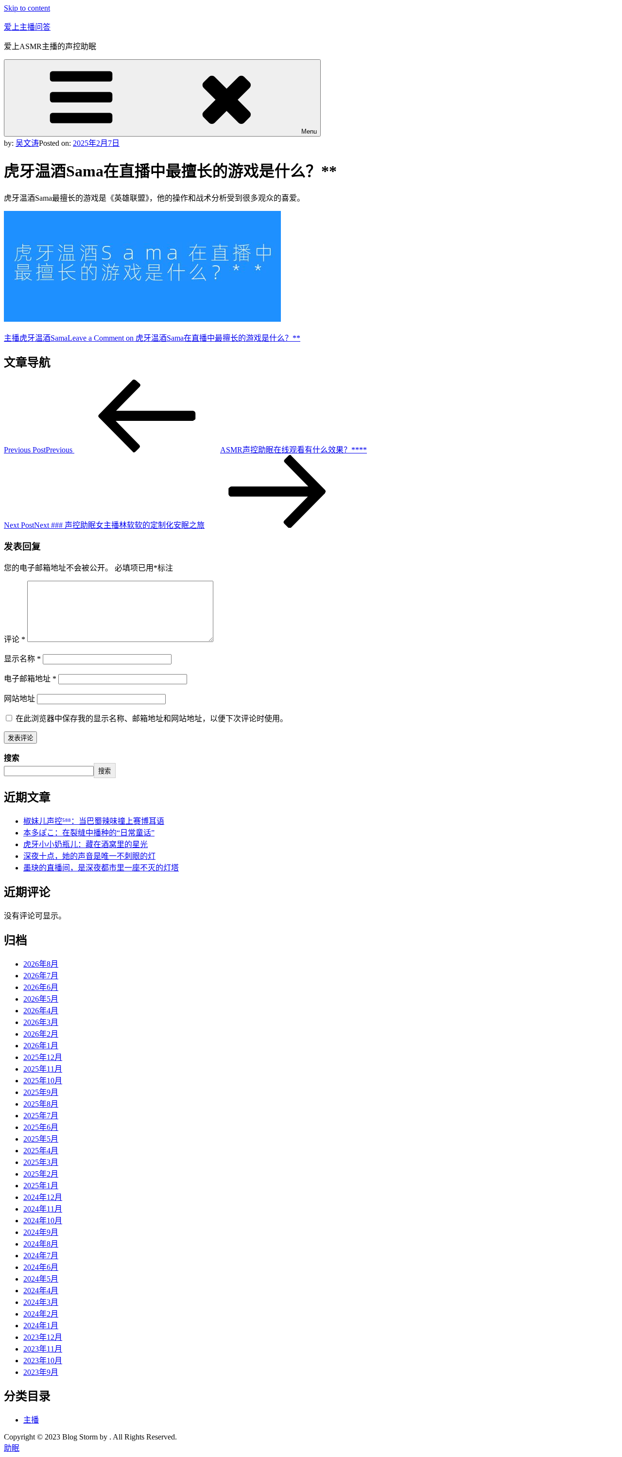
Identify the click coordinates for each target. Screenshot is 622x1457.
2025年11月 (42, 1069)
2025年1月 (40, 1185)
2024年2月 (40, 1314)
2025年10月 (42, 1080)
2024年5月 (40, 1279)
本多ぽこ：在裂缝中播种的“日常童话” (89, 833)
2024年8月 (40, 1244)
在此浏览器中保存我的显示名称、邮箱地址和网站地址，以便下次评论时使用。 (152, 718)
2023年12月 (42, 1337)
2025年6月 (40, 1127)
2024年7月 (40, 1255)
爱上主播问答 (27, 27)
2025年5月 (40, 1139)
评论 (14, 639)
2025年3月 (40, 1162)
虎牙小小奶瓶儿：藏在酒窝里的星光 (85, 844)
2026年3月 (40, 1022)
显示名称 (22, 659)
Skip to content (27, 8)
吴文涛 (27, 143)
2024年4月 (40, 1290)
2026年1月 (40, 1045)
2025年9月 (40, 1092)
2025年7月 (40, 1115)
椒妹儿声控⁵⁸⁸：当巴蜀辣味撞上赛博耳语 (93, 821)
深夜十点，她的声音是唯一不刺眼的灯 (89, 856)
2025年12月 (42, 1057)
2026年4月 (40, 1010)
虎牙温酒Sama (43, 338)
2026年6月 (40, 987)
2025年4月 (40, 1150)
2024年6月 (40, 1267)
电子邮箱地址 (30, 679)
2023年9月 (40, 1372)
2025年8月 (40, 1104)
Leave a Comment (184, 338)
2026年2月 (40, 1034)
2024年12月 (42, 1197)
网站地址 (19, 698)
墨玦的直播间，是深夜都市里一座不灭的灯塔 (101, 868)
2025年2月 (40, 1174)
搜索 (11, 758)
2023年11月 (42, 1349)
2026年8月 (40, 964)
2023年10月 (42, 1360)
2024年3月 (40, 1302)
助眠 (11, 1448)
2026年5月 (40, 999)
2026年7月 (40, 975)
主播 (11, 338)
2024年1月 (40, 1325)
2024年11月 (42, 1209)
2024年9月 (40, 1232)
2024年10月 (42, 1220)
